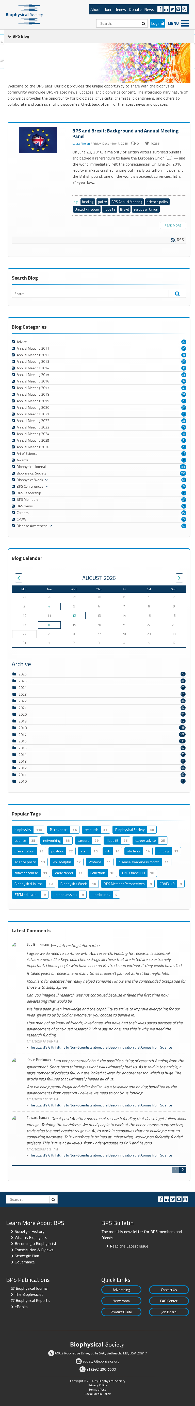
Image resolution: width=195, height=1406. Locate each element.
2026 (23, 674)
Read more (173, 225)
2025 (23, 681)
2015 (23, 748)
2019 (23, 721)
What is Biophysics (31, 1237)
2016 (23, 741)
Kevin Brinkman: (39, 1060)
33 (183, 375)
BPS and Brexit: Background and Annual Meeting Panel (38, 140)
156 (183, 467)
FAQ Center (168, 1300)
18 (49, 624)
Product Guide (121, 1311)
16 (183, 460)
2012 (23, 767)
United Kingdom (87, 209)
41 (183, 388)
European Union (146, 209)
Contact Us (169, 1289)
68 (183, 480)
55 (183, 506)
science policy (157, 201)
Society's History (29, 1231)
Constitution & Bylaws (34, 1250)
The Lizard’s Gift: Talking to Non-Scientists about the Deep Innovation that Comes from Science (100, 1047)
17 (183, 453)
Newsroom (121, 1300)
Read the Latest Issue (129, 1246)
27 (183, 427)
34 (183, 355)
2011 (23, 774)
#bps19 (110, 209)
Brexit (124, 209)
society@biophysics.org (101, 1361)
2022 (23, 701)
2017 (23, 734)
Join (108, 9)
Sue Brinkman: (38, 944)
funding (87, 201)
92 (183, 513)
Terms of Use (97, 1389)
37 (183, 381)
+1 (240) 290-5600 (101, 1369)
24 (183, 499)
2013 (23, 761)
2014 (23, 754)
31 (183, 361)
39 (183, 394)
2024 (23, 687)
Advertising (121, 1289)
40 (183, 348)
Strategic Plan (27, 1256)
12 (183, 493)
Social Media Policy (98, 1394)
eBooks (21, 1307)
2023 (23, 694)
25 (183, 401)
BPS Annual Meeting (126, 201)
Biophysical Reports (33, 1300)
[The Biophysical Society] (24, 14)
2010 (23, 781)
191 (183, 473)
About (95, 9)
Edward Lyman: (38, 1118)
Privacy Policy (97, 1385)
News (149, 9)
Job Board (168, 1311)
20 (183, 342)
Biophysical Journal (31, 1288)
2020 (23, 714)
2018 (23, 727)
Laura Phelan (81, 143)
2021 (23, 707)
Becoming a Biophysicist (36, 1243)
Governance (25, 1262)
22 (183, 519)
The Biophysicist (29, 1294)
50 (183, 526)
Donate (135, 9)
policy (102, 201)
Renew (120, 9)
